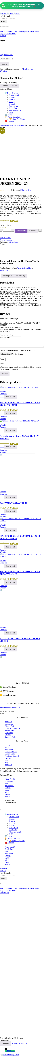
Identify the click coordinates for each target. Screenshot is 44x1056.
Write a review (25, 190)
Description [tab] (7, 276)
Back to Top (4, 893)
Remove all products (19, 1043)
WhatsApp (11, 1051)
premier (10, 31)
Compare (5, 1043)
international (34, 31)
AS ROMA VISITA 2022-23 (13, 503)
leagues (3, 34)
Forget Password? (6, 55)
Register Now (28, 69)
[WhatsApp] (6, 1051)
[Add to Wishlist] (40, 230)
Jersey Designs (10, 125)
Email (2, 363)
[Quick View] (2, 397)
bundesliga (22, 31)
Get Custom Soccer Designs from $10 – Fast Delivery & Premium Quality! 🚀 (24, 5)
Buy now (32, 231)
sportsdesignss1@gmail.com (10, 707)
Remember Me (7, 59)
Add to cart (21, 231)
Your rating (4, 335)
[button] (10, 397)
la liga (15, 31)
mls (27, 31)
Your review (5, 337)
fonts (14, 34)
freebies (9, 34)
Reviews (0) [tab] (20, 276)
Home (2, 125)
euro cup (3, 31)
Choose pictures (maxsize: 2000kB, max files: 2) (18, 350)
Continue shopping (9, 86)
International (21, 125)
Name (2, 359)
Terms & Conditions (24, 268)
